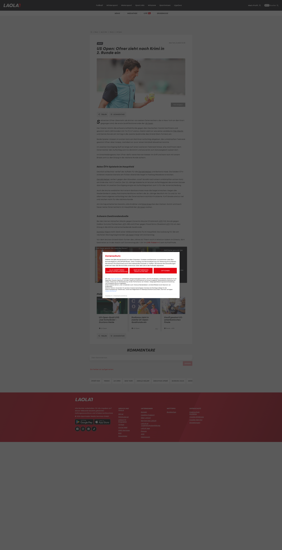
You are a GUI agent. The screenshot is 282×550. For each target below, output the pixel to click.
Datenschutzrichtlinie (120, 295)
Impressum (108, 295)
